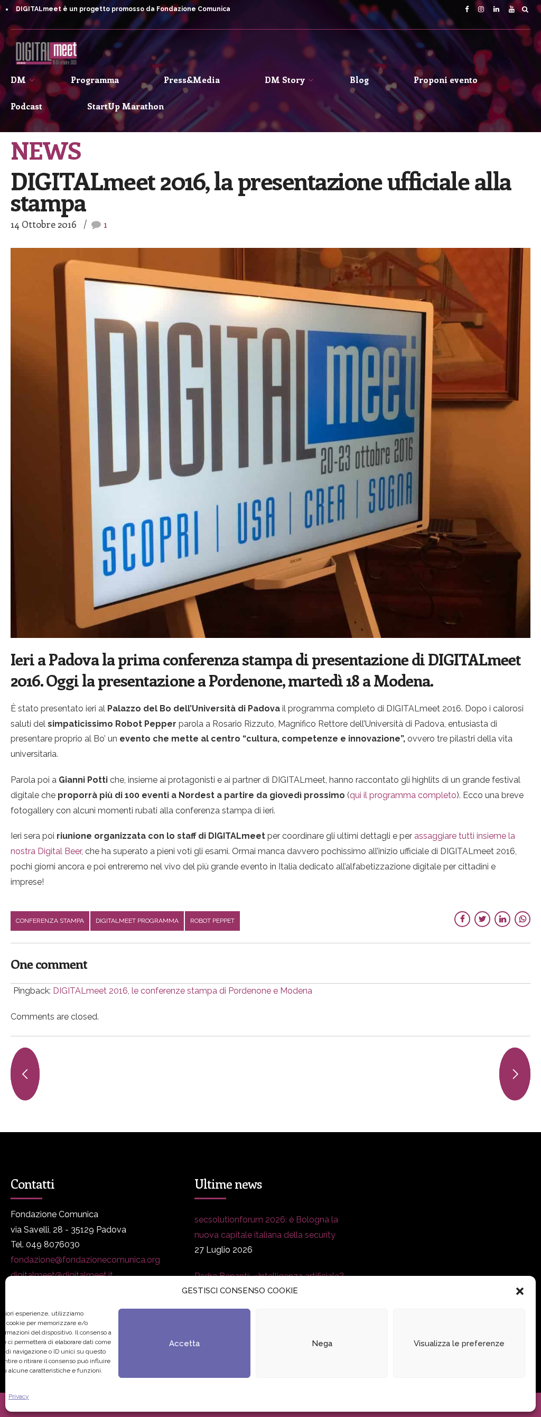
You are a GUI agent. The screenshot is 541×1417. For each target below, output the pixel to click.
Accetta (184, 1343)
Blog (359, 79)
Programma (95, 79)
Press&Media (192, 79)
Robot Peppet (212, 920)
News (46, 149)
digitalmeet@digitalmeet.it (62, 1275)
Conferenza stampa (50, 920)
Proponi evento (446, 79)
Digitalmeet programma (137, 920)
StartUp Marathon (125, 106)
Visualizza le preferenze (459, 1343)
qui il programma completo (403, 795)
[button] (520, 1291)
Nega (322, 1343)
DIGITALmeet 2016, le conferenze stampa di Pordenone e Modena (182, 991)
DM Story (285, 79)
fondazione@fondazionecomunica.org (85, 1260)
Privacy (18, 1396)
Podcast (26, 106)
